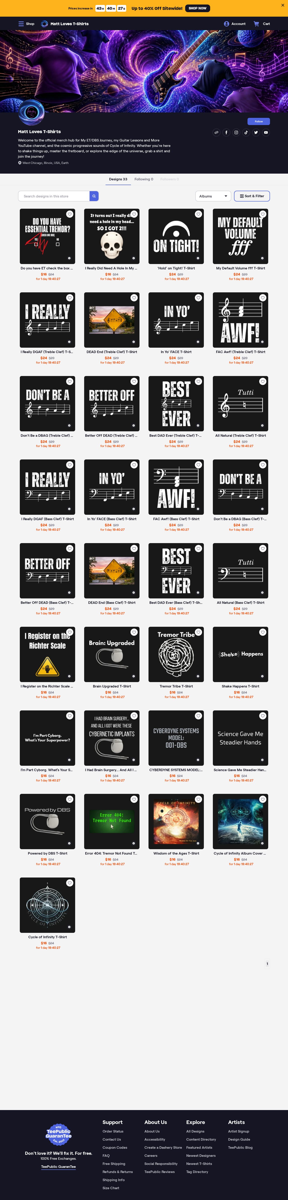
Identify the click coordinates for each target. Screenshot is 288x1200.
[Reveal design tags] (69, 258)
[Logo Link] (44, 23)
